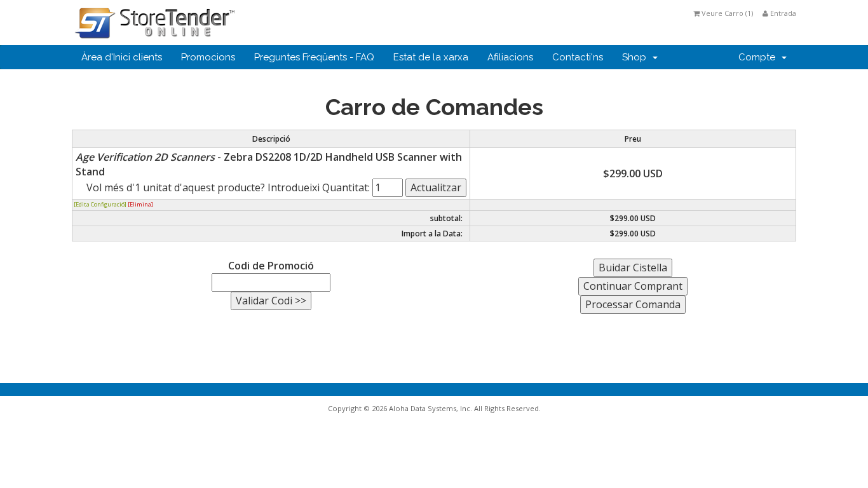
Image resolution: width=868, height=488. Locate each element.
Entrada (782, 13)
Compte (759, 57)
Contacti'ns (577, 57)
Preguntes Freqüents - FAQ (314, 57)
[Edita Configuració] (100, 204)
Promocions (208, 57)
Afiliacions (510, 57)
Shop (636, 57)
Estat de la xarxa (430, 57)
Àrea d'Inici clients (121, 57)
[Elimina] (140, 204)
